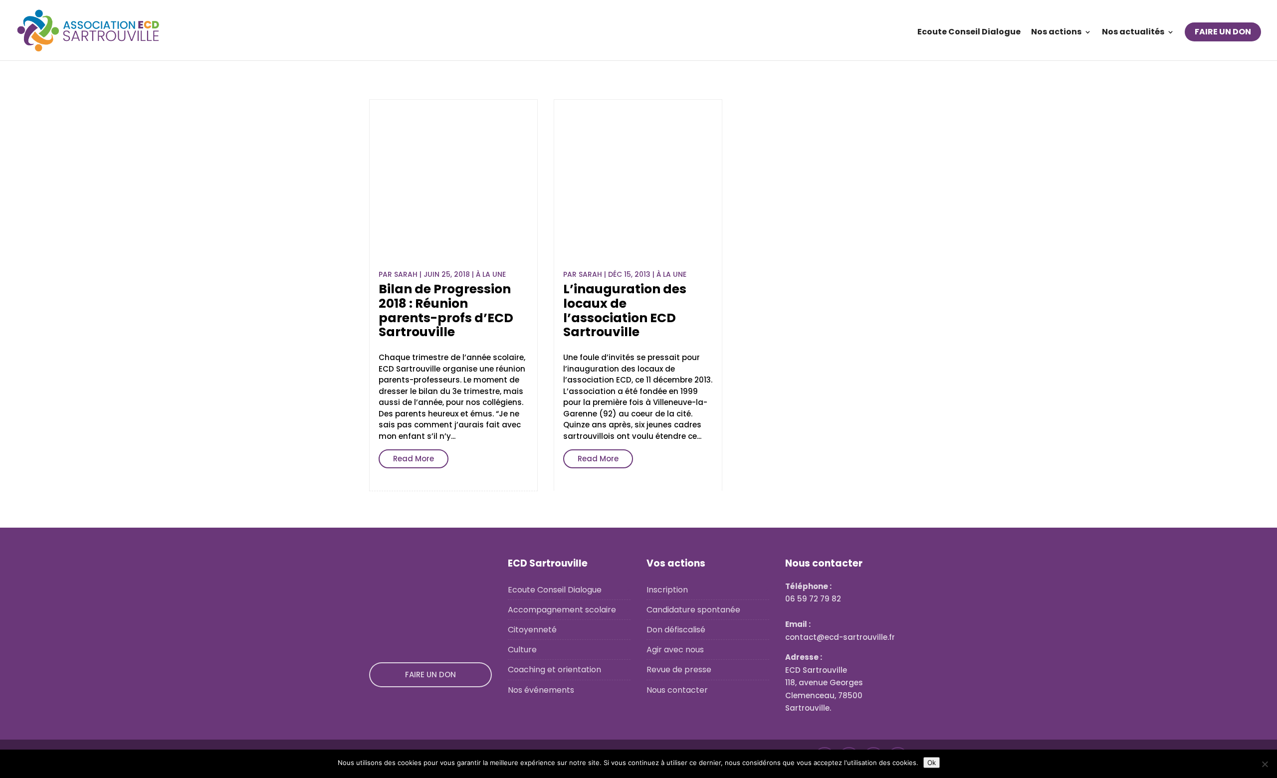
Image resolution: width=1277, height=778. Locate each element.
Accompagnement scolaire (562, 609)
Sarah (406, 274)
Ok (931, 763)
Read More (413, 458)
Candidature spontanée (693, 609)
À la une (491, 274)
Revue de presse (678, 669)
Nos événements (541, 690)
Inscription (667, 589)
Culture (522, 649)
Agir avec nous (675, 649)
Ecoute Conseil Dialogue (969, 32)
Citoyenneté (532, 629)
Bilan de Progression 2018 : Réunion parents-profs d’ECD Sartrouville (446, 310)
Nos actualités (1133, 32)
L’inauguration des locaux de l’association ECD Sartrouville (624, 310)
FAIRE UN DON (1223, 31)
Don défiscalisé (675, 629)
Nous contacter (677, 690)
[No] (1265, 764)
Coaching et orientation (554, 669)
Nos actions (1056, 32)
